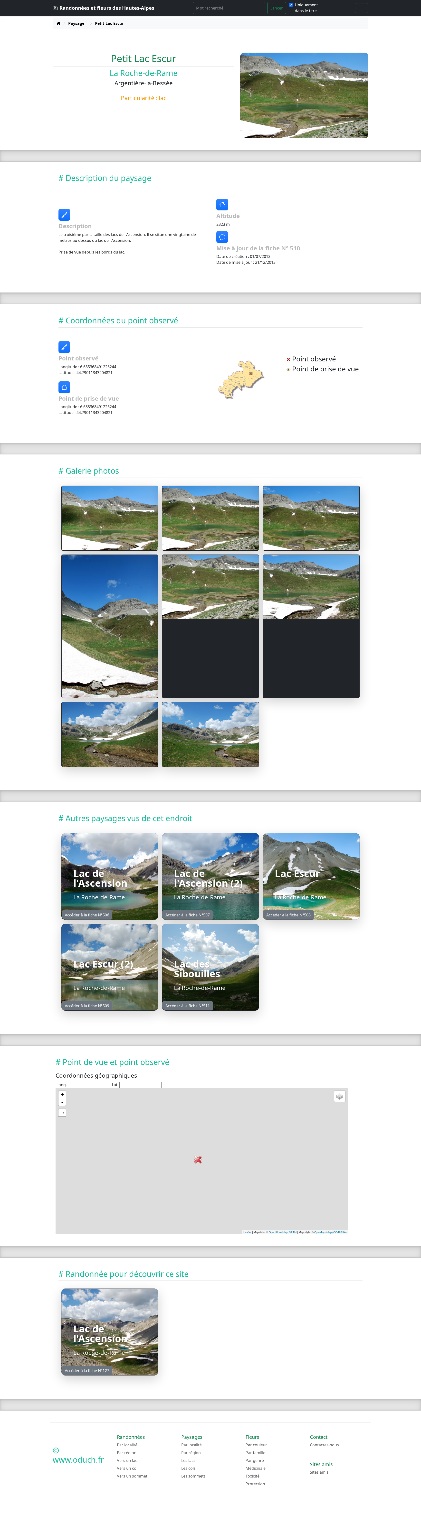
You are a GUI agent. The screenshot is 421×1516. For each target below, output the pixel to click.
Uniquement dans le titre (306, 7)
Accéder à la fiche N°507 (187, 915)
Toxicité (252, 1476)
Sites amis (319, 1472)
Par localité (127, 1445)
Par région (126, 1452)
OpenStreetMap (278, 1232)
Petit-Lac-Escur (109, 23)
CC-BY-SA (339, 1232)
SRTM (293, 1232)
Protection (255, 1484)
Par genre (255, 1460)
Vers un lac (127, 1460)
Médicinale (256, 1468)
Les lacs (188, 1460)
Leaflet (247, 1232)
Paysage (76, 23)
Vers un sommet (132, 1476)
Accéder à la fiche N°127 (87, 1370)
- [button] (62, 1102)
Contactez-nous (324, 1445)
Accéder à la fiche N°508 (288, 915)
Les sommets (193, 1476)
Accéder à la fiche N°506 (87, 915)
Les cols (188, 1468)
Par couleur (256, 1445)
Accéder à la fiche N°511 (187, 1005)
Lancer (276, 8)
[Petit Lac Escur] (110, 518)
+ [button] (62, 1095)
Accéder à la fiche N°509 (87, 1005)
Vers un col (127, 1468)
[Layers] (339, 1096)
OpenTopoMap (323, 1232)
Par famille (255, 1452)
